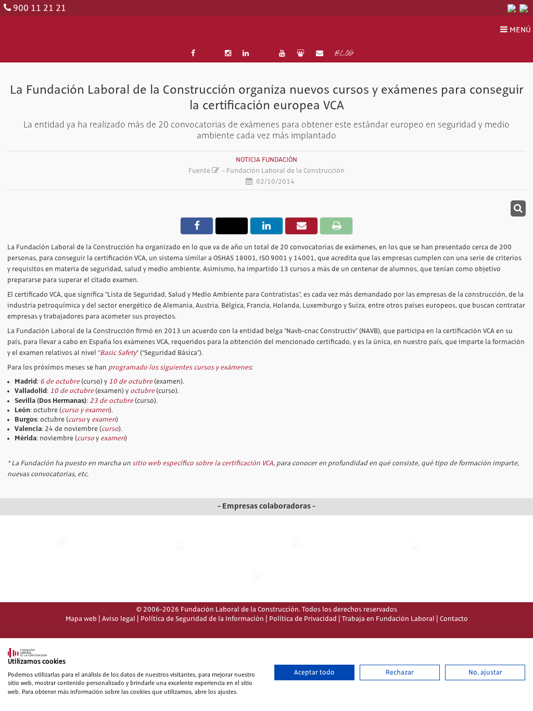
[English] (523, 8)
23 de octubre (111, 400)
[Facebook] (193, 53)
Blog (344, 54)
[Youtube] (282, 53)
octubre (142, 391)
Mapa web (81, 619)
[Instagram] (228, 53)
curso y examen (85, 410)
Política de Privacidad (303, 619)
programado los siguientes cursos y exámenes (179, 367)
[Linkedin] (246, 53)
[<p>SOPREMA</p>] (325, 550)
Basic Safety (118, 353)
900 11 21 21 (39, 8)
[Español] (511, 8)
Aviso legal (118, 619)
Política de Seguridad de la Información (202, 619)
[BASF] (266, 575)
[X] (209, 53)
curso (77, 419)
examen (104, 419)
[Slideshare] (300, 53)
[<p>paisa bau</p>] (90, 551)
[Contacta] (319, 53)
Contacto (454, 619)
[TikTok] (264, 53)
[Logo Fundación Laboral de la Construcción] (54, 30)
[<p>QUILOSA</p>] (207, 546)
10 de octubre (131, 381)
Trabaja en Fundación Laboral (388, 619)
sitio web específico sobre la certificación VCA (202, 463)
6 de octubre (60, 381)
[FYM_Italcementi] (442, 546)
